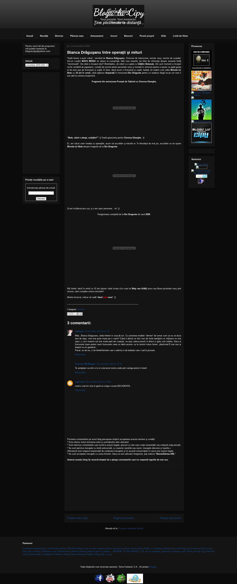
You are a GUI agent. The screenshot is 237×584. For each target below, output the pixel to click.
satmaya (79, 331)
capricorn (79, 382)
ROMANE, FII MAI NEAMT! (126, 551)
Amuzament (96, 36)
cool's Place (186, 551)
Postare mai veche (170, 518)
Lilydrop (166, 548)
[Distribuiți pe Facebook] (77, 314)
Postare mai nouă (77, 518)
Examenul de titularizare (34, 548)
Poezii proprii (147, 36)
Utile (163, 36)
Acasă (29, 36)
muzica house (192, 548)
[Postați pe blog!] (71, 314)
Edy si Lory (105, 554)
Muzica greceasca (114, 548)
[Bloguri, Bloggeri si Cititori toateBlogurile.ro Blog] (201, 95)
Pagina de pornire (123, 518)
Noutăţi (44, 36)
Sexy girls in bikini (31, 551)
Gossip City (198, 551)
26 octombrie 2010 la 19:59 (98, 382)
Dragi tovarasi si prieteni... (99, 551)
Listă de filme (180, 36)
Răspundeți (80, 354)
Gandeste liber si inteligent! (40, 554)
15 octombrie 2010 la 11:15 (96, 331)
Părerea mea (77, 36)
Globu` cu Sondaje (152, 548)
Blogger (152, 567)
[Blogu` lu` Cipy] (201, 142)
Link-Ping (180, 548)
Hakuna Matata (77, 554)
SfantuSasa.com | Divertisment (55, 551)
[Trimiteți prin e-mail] (68, 314)
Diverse (59, 36)
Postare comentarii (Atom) (131, 528)
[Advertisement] (124, 488)
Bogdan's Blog (92, 554)
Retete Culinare (78, 551)
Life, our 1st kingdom (150, 551)
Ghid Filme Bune (74, 548)
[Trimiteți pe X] (74, 314)
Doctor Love (206, 548)
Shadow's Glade (61, 554)
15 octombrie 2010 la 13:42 (109, 364)
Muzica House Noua (133, 548)
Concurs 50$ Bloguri (85, 364)
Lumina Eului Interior (55, 548)
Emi (173, 548)
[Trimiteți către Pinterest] (81, 314)
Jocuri (113, 36)
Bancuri (128, 36)
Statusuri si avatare (170, 551)
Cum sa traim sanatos (94, 548)
